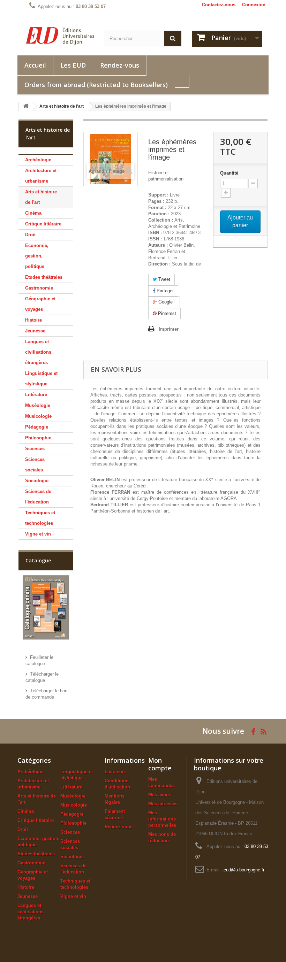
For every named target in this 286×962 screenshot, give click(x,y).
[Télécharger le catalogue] (45, 607)
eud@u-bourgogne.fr (244, 869)
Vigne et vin (38, 534)
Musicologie (38, 416)
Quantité (229, 173)
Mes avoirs (160, 794)
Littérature (36, 394)
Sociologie (36, 480)
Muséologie (37, 405)
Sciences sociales (35, 464)
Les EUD (73, 65)
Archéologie (38, 159)
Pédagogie (36, 427)
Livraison (115, 771)
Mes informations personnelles (162, 819)
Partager (164, 290)
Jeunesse (35, 330)
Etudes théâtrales (43, 277)
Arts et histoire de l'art (41, 197)
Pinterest (166, 313)
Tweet (163, 279)
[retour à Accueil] (25, 106)
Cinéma (33, 213)
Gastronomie (39, 288)
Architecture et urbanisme (41, 176)
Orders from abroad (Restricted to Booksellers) (96, 84)
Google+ (166, 302)
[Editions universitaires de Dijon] (60, 36)
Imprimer (169, 329)
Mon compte (160, 764)
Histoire (33, 320)
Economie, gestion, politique (36, 256)
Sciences (35, 448)
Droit (30, 234)
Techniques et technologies (40, 518)
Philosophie (38, 437)
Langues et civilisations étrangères (38, 352)
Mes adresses (163, 803)
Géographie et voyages (40, 304)
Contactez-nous (218, 4)
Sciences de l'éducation (38, 497)
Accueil (35, 65)
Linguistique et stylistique (41, 378)
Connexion (253, 4)
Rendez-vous (119, 65)
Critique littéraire (43, 223)
